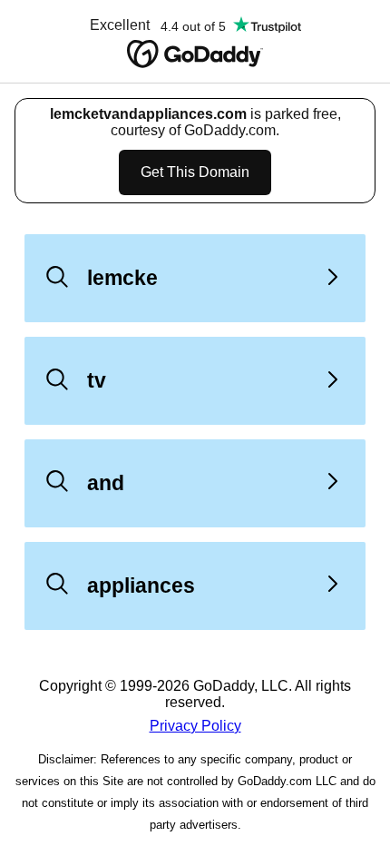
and (105, 483)
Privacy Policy (195, 725)
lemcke (122, 278)
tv (96, 380)
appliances (141, 585)
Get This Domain (195, 172)
